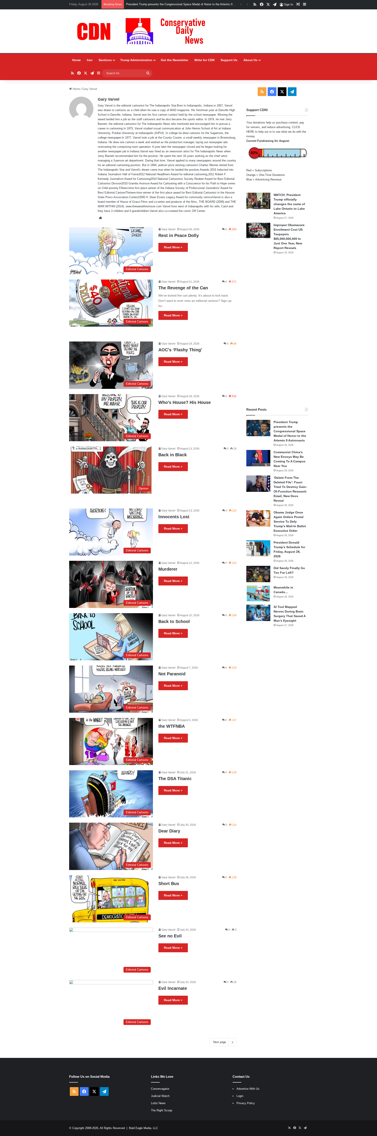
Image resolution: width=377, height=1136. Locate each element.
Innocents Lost (173, 516)
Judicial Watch (160, 1096)
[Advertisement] (277, 330)
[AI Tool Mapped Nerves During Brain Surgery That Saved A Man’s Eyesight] (258, 613)
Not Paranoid (171, 673)
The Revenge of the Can (183, 287)
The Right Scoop (161, 1110)
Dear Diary (169, 831)
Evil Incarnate (172, 988)
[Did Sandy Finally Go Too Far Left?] (258, 574)
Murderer (167, 569)
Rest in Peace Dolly (178, 235)
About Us (250, 60)
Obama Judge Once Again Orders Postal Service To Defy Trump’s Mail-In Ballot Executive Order (290, 521)
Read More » (173, 247)
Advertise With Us (247, 1088)
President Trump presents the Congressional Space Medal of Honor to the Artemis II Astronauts (290, 431)
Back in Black (172, 454)
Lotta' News (158, 1103)
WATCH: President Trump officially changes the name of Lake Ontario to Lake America (289, 204)
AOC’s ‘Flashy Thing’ (180, 349)
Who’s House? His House (184, 402)
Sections (105, 60)
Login (239, 1096)
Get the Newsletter (174, 60)
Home (76, 60)
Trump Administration (136, 60)
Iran (90, 60)
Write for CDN (204, 60)
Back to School (174, 621)
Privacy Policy (245, 1103)
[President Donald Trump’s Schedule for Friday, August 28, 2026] (258, 548)
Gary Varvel (108, 99)
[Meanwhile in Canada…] (258, 593)
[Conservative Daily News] (143, 31)
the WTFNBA (171, 726)
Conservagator (160, 1088)
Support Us (229, 60)
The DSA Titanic (175, 778)
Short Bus (168, 883)
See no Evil (170, 936)
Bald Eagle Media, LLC (143, 1128)
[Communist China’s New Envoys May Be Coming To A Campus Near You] (258, 458)
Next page (219, 1042)
